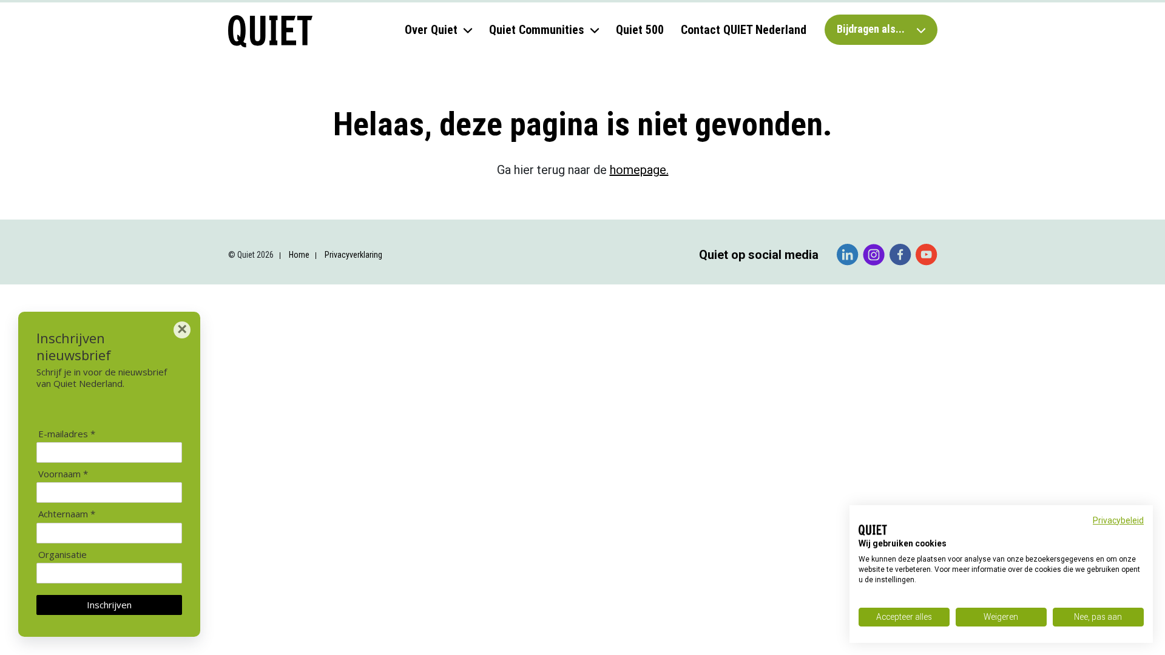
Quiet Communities (536, 29)
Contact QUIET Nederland (743, 29)
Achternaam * (66, 514)
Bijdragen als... (872, 28)
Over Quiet (431, 29)
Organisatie (62, 554)
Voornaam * (63, 474)
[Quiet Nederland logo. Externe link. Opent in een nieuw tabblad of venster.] (873, 530)
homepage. (639, 170)
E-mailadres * (66, 434)
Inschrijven (109, 605)
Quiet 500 (640, 29)
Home (299, 255)
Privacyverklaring (353, 255)
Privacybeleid (1118, 520)
